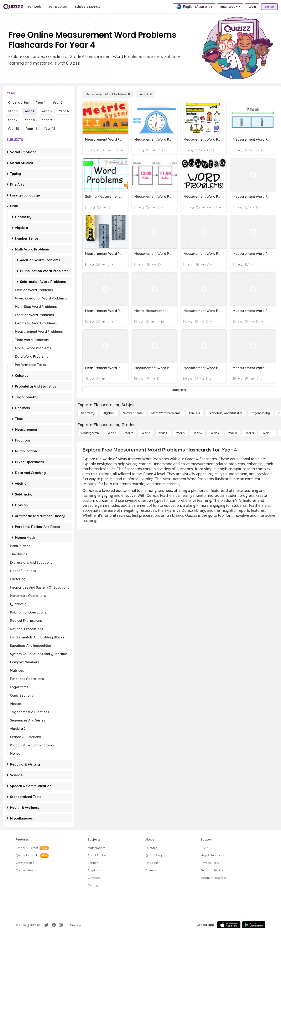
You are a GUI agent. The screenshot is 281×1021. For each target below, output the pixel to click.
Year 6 (64, 111)
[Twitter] (46, 925)
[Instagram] (61, 925)
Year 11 (31, 128)
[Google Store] (253, 924)
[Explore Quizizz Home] (13, 6)
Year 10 (13, 128)
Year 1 (41, 102)
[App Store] (228, 924)
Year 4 (30, 111)
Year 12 (49, 128)
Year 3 (12, 111)
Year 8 (30, 120)
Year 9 (47, 120)
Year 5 (47, 111)
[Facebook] (54, 925)
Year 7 (13, 120)
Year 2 (58, 102)
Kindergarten (18, 102)
